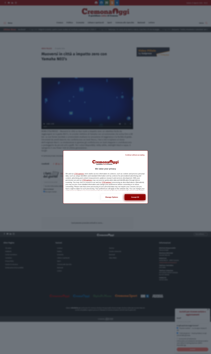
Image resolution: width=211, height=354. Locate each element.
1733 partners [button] (79, 174)
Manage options (111, 197)
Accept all (135, 197)
